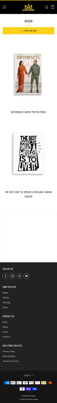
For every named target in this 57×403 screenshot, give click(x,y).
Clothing (6, 302)
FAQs (5, 322)
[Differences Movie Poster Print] (28, 73)
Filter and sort (30, 30)
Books (5, 292)
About (5, 327)
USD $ (27, 375)
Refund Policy (9, 356)
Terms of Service (11, 361)
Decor (5, 307)
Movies (6, 297)
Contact (6, 336)
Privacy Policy (9, 351)
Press (5, 331)
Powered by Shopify (28, 396)
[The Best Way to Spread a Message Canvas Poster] (28, 153)
